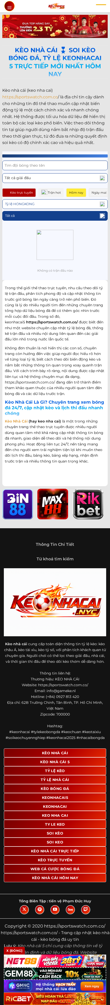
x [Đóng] (14, 951)
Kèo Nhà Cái (16, 421)
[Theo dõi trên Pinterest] (39, 909)
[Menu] (9, 6)
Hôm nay (76, 192)
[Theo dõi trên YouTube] (55, 909)
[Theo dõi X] (24, 909)
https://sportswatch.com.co (30, 97)
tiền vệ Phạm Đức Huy (70, 901)
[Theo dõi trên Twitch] (85, 909)
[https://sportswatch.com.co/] (56, 6)
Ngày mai (99, 192)
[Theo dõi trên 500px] (70, 909)
